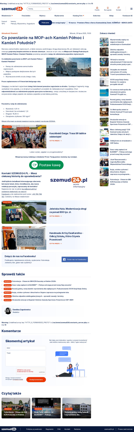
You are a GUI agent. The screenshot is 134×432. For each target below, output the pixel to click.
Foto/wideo (26, 16)
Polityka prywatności (34, 429)
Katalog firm (77, 16)
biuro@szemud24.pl (29, 189)
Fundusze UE (127, 16)
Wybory (42, 16)
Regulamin (49, 429)
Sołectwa (96, 16)
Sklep (111, 16)
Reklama (77, 429)
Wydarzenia (59, 16)
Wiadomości (6, 16)
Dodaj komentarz (36, 380)
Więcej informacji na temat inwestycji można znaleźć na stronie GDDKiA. (28, 121)
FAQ (59, 429)
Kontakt (67, 429)
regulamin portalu (18, 379)
